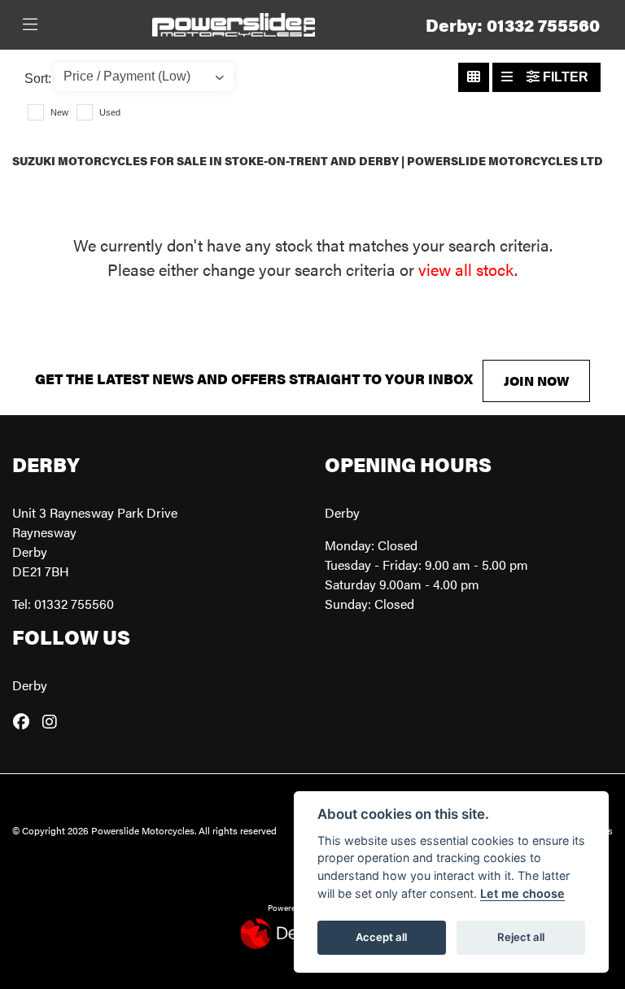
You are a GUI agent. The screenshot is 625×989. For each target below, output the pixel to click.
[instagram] (54, 721)
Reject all (520, 936)
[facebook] (25, 721)
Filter (564, 77)
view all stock (466, 269)
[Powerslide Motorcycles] (233, 22)
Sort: (37, 78)
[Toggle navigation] (30, 25)
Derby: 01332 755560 (513, 25)
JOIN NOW (536, 380)
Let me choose (522, 893)
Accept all (381, 936)
